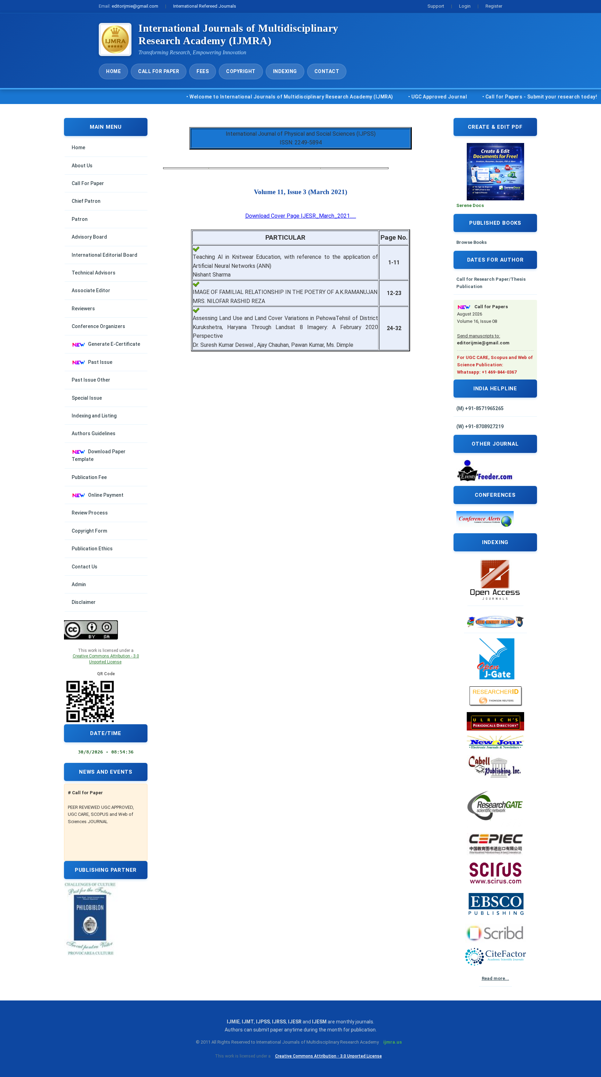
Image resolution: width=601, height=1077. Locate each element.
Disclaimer (84, 602)
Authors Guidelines (93, 433)
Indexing (285, 71)
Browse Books (471, 242)
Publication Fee (89, 477)
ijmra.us (392, 1042)
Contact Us (84, 566)
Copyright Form (89, 531)
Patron (80, 219)
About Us (82, 165)
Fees (203, 71)
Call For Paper (158, 71)
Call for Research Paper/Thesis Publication (491, 283)
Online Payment (105, 495)
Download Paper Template (99, 455)
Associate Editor (91, 290)
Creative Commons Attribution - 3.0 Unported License (328, 1056)
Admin (79, 584)
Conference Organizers (98, 326)
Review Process (90, 513)
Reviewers (83, 308)
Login (465, 6)
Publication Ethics (92, 548)
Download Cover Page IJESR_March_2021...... (300, 216)
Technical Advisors (93, 273)
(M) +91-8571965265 (480, 408)
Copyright (241, 71)
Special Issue (87, 398)
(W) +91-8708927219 (480, 426)
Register (494, 6)
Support (435, 6)
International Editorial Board (104, 255)
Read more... (495, 978)
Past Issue (100, 362)
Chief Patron (86, 201)
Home (113, 71)
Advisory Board (89, 237)
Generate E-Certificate (114, 344)
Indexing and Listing (94, 415)
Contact (326, 71)
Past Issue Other (91, 380)
